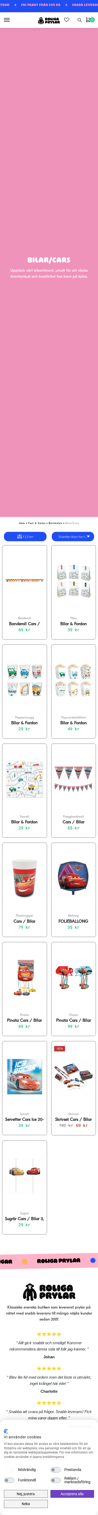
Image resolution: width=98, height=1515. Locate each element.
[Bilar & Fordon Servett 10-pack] (24, 779)
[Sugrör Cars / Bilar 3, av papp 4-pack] (24, 1176)
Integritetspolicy (81, 1426)
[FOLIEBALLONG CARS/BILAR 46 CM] (73, 878)
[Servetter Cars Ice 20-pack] (24, 1076)
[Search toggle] (79, 20)
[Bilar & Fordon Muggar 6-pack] (24, 680)
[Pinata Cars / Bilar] (24, 977)
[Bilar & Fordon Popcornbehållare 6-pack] (73, 680)
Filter (28, 536)
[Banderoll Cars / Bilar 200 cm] (24, 581)
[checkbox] (9, 1470)
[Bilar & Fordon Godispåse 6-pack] (73, 581)
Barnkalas (55, 523)
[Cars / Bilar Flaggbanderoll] (73, 779)
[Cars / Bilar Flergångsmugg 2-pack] (24, 878)
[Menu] (12, 20)
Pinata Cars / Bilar (24, 1021)
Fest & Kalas (36, 523)
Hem (22, 523)
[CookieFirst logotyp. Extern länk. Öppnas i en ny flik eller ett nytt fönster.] (6, 1431)
